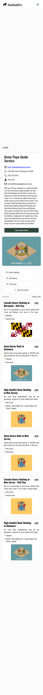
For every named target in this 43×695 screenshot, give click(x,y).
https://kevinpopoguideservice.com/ (19, 167)
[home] (12, 4)
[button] (37, 4)
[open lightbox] (21, 251)
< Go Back (5, 147)
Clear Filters (5, 297)
